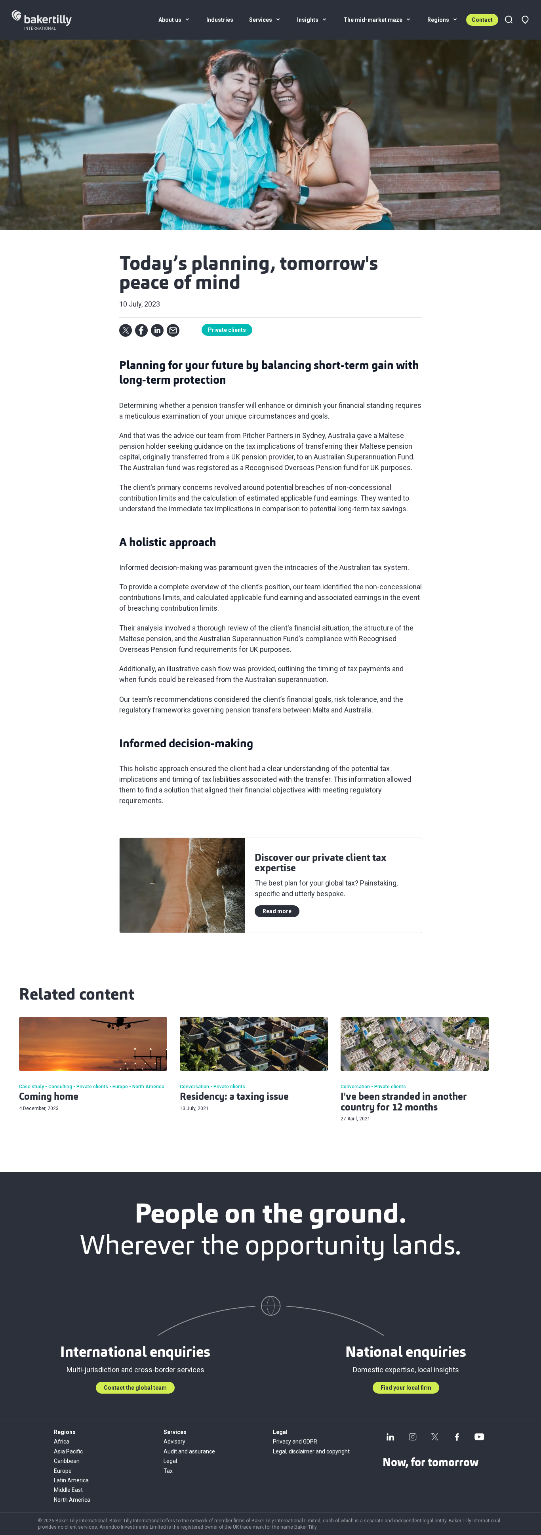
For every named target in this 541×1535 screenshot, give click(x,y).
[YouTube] (479, 1437)
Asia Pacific (68, 1451)
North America (72, 1500)
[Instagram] (413, 1437)
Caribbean (67, 1461)
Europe (63, 1471)
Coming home (48, 1097)
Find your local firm (406, 1388)
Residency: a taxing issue (234, 1097)
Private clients (227, 330)
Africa (61, 1441)
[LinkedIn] (390, 1437)
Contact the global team (135, 1388)
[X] (435, 1437)
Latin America (71, 1480)
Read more (277, 911)
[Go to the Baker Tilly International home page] (51, 20)
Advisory (174, 1441)
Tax (168, 1471)
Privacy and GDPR (295, 1441)
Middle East (68, 1490)
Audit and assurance (189, 1451)
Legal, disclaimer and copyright (311, 1451)
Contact (482, 20)
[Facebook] (457, 1437)
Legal (170, 1461)
